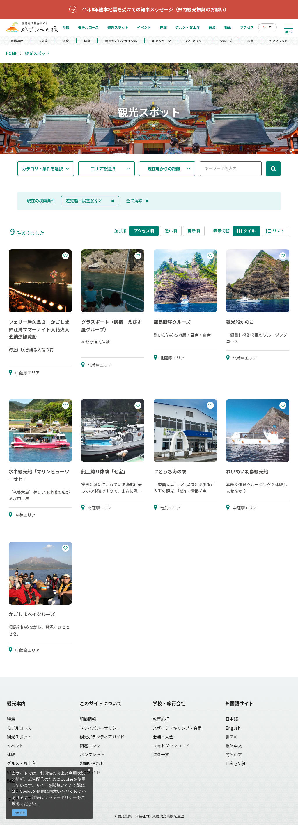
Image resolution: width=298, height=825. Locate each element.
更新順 (194, 231)
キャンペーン (161, 40)
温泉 (66, 40)
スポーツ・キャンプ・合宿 (177, 728)
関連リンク (90, 746)
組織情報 (88, 719)
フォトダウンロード (171, 746)
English (233, 728)
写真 (250, 40)
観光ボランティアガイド (102, 737)
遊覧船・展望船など (84, 200)
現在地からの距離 (164, 168)
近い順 (171, 231)
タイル (249, 231)
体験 (11, 754)
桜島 (87, 40)
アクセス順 (144, 231)
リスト (278, 231)
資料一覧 (161, 754)
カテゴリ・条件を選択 (42, 168)
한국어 (232, 737)
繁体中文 (234, 746)
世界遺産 (16, 40)
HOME (11, 53)
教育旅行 (161, 719)
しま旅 (43, 40)
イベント (15, 746)
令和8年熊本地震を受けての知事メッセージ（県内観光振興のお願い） (155, 9)
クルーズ (226, 40)
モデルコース (19, 728)
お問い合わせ (92, 763)
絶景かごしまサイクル (121, 40)
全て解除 (134, 200)
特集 (11, 719)
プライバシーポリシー (100, 728)
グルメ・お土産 (21, 763)
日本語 (232, 719)
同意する (19, 813)
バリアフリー (195, 40)
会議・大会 (163, 737)
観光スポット (37, 53)
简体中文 (234, 754)
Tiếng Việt (236, 763)
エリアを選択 (103, 168)
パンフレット (278, 40)
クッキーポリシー (60, 797)
